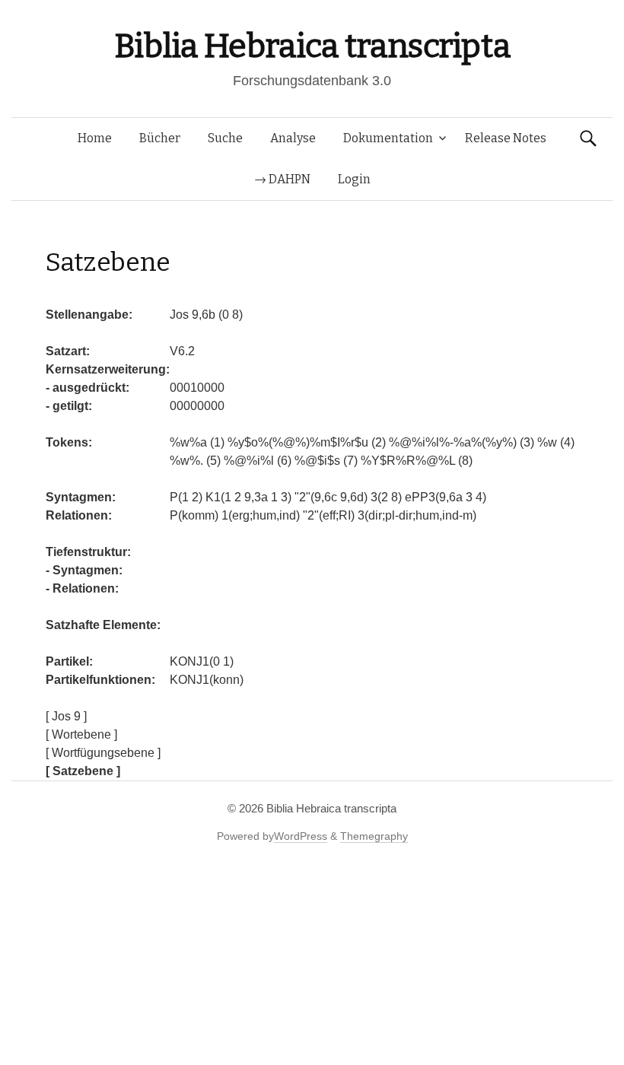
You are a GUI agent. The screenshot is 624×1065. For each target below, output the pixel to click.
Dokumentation (388, 138)
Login (354, 179)
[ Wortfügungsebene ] (103, 752)
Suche (225, 138)
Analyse (293, 138)
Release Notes (505, 138)
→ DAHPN (282, 179)
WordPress (300, 836)
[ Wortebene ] (81, 734)
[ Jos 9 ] (66, 716)
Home (95, 138)
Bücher (159, 138)
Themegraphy (374, 836)
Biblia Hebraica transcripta (312, 46)
